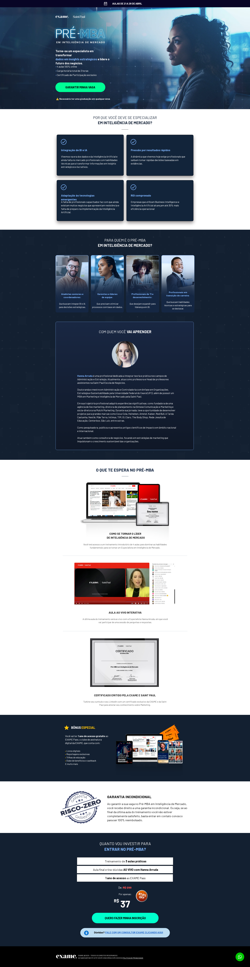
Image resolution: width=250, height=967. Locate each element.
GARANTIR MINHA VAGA (80, 87)
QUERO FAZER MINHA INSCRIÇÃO (125, 918)
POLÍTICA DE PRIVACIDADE (133, 958)
